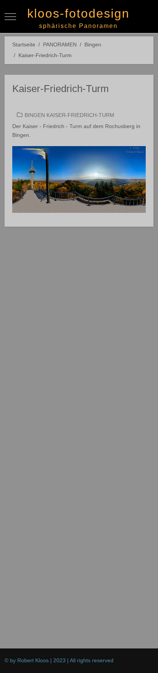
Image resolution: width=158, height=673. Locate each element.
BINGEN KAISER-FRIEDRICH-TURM (69, 115)
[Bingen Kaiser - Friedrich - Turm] (79, 179)
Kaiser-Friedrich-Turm (60, 88)
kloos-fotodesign (78, 13)
